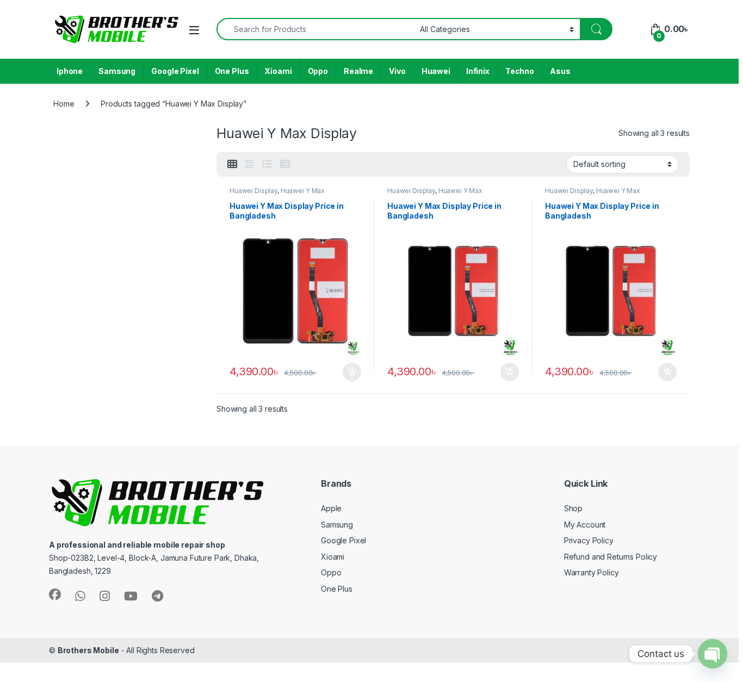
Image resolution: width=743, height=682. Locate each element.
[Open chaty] (712, 653)
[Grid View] (232, 164)
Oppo (318, 71)
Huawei (436, 71)
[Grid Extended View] (249, 164)
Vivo (397, 71)
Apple (331, 508)
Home (63, 103)
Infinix (478, 71)
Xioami (278, 71)
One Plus (232, 71)
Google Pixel (175, 71)
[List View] (267, 164)
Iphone (70, 71)
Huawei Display (253, 191)
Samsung (116, 71)
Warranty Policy (591, 572)
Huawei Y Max (303, 191)
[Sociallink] (55, 594)
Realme (358, 71)
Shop (573, 508)
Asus (560, 71)
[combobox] (315, 29)
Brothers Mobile (88, 650)
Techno (519, 71)
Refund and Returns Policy (611, 556)
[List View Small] (285, 164)
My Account (585, 524)
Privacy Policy (589, 540)
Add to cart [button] (352, 372)
